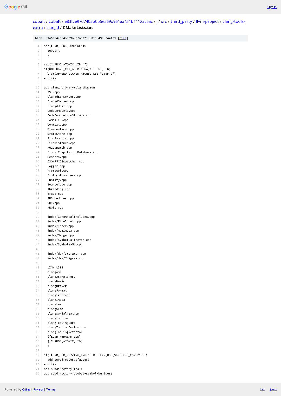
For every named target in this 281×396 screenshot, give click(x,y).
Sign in (272, 7)
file (122, 38)
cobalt (39, 21)
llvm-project (207, 21)
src (164, 21)
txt (262, 389)
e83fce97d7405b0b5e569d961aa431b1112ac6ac (109, 21)
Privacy (38, 389)
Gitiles (26, 389)
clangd (53, 27)
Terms (50, 389)
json (273, 389)
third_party (181, 21)
